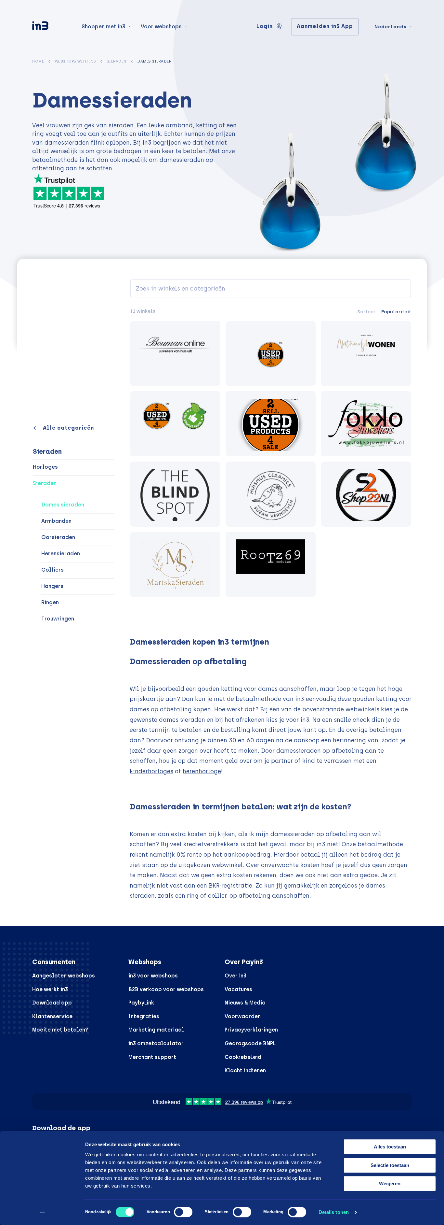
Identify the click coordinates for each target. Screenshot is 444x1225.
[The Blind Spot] (175, 494)
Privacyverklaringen (251, 1030)
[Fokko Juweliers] (366, 423)
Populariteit (396, 311)
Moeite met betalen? (60, 1030)
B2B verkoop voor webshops (166, 989)
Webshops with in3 (75, 61)
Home (38, 61)
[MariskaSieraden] (175, 564)
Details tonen (334, 1212)
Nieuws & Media (245, 1003)
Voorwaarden (243, 1016)
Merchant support (152, 1057)
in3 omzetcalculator (156, 1043)
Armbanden (56, 521)
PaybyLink (141, 1003)
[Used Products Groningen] (175, 423)
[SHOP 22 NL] (366, 494)
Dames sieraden (62, 505)
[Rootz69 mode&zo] (271, 564)
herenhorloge (202, 771)
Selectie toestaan (390, 1165)
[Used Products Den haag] (271, 423)
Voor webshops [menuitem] (161, 26)
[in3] (51, 27)
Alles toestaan (390, 1146)
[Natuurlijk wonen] (366, 353)
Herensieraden (60, 553)
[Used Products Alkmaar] (271, 353)
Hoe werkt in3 (50, 989)
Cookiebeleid (243, 1057)
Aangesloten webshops (63, 976)
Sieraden (116, 61)
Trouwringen (57, 619)
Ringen (50, 602)
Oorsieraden (58, 537)
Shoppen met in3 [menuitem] (103, 26)
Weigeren (389, 1183)
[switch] (183, 1212)
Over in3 (235, 976)
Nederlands (390, 27)
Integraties (143, 1016)
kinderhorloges (151, 771)
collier (217, 895)
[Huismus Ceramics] (271, 494)
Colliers (52, 570)
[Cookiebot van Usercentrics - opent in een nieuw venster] (42, 1212)
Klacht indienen (245, 1070)
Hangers (52, 586)
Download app (52, 1003)
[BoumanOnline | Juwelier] (175, 353)
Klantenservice (52, 1016)
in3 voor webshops (153, 976)
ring (193, 895)
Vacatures (238, 989)
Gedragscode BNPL (250, 1043)
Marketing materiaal (156, 1030)
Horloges (45, 467)
